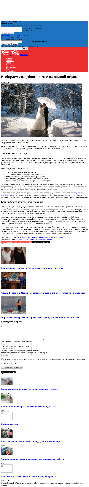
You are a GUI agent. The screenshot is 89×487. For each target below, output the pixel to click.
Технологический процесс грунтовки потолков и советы (29, 389)
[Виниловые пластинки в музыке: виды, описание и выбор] (7, 437)
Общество (10, 61)
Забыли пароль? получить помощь (14, 35)
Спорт (8, 63)
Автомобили (11, 71)
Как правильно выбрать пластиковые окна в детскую (28, 406)
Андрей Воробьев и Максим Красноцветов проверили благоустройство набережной (43, 293)
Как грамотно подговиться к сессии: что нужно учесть (28, 476)
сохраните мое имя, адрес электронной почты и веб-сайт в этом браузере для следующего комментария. (44, 359)
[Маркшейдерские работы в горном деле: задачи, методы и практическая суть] (13, 313)
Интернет (9, 69)
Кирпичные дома (9, 424)
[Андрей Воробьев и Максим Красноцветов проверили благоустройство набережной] (13, 288)
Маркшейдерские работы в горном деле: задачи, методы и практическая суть (40, 317)
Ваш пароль (27, 30)
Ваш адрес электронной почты (34, 41)
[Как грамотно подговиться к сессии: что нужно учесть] (7, 472)
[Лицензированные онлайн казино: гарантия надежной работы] (7, 454)
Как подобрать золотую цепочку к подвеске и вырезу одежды (32, 268)
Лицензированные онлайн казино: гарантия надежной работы (32, 459)
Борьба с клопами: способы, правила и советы (34, 239)
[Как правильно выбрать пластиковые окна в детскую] (7, 402)
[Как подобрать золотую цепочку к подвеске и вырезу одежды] (13, 264)
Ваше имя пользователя (31, 28)
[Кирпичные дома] (7, 419)
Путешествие (11, 67)
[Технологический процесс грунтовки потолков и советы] (7, 384)
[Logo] (6, 55)
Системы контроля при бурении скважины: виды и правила (40, 237)
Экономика (10, 65)
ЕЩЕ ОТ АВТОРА (41, 242)
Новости (9, 59)
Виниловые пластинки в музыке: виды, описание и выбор (30, 441)
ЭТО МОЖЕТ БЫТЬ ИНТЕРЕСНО (16, 242)
